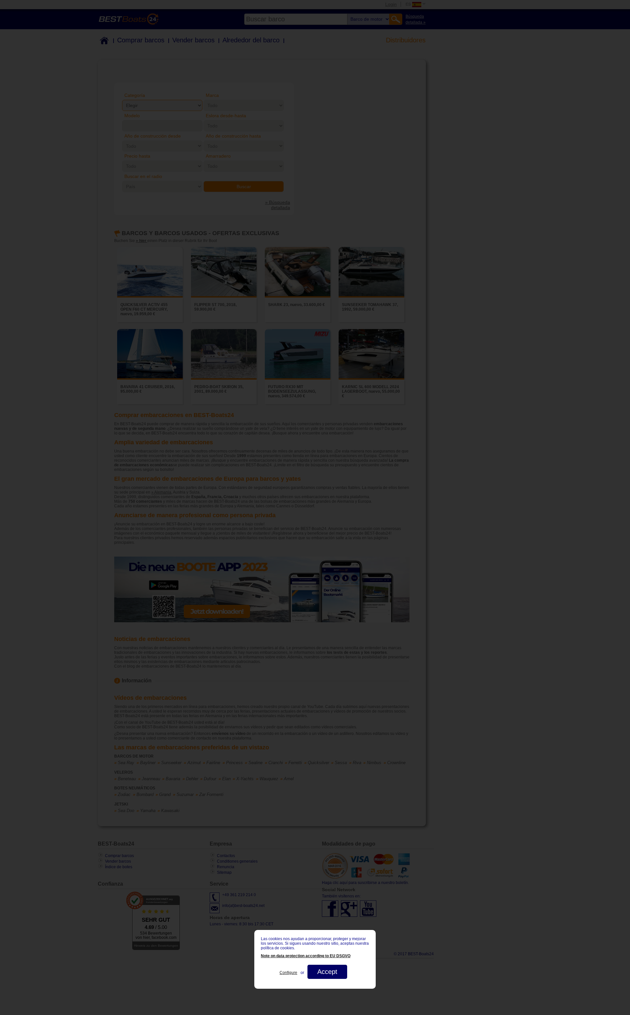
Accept (327, 971)
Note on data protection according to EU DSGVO (305, 956)
